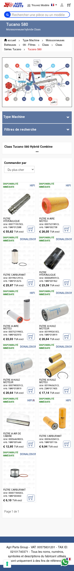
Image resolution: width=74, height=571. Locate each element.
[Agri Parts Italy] (13, 4)
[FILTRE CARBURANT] (19, 264)
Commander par (15, 163)
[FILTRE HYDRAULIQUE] (19, 210)
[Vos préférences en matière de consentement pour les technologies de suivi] (7, 564)
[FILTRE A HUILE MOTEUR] (55, 318)
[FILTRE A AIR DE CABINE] (19, 425)
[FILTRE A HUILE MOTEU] (55, 371)
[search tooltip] (7, 14)
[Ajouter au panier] (31, 229)
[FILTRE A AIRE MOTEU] (55, 210)
